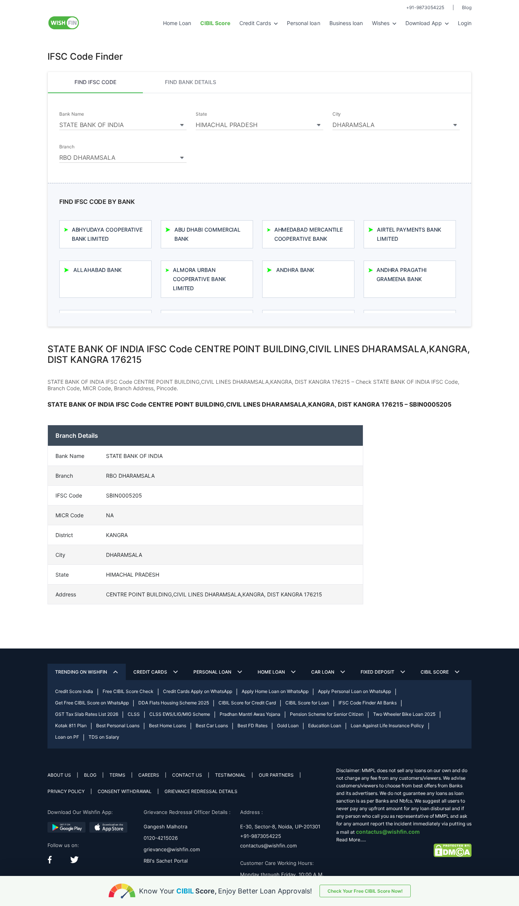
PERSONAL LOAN (212, 672)
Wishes (381, 23)
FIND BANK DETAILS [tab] (190, 82)
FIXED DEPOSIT (377, 672)
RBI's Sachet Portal (166, 861)
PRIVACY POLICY (66, 791)
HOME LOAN (271, 672)
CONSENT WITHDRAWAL (125, 791)
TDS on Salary (104, 737)
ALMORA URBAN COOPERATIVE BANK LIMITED (199, 279)
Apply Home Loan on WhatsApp (275, 691)
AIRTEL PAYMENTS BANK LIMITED (409, 234)
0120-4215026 (161, 838)
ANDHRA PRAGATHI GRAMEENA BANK (402, 274)
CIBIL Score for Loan (307, 703)
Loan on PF (67, 737)
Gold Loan (288, 725)
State (201, 114)
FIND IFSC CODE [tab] (95, 82)
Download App (424, 23)
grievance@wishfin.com (172, 849)
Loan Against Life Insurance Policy (387, 725)
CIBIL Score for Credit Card (247, 703)
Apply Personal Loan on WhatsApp (354, 691)
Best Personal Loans (117, 725)
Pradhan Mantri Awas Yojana (250, 714)
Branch (66, 146)
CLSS (134, 714)
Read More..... (351, 839)
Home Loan (177, 23)
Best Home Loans (167, 725)
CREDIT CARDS (150, 672)
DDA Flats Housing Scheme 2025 (173, 703)
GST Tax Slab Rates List (86, 714)
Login (465, 23)
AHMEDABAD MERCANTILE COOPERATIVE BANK (308, 234)
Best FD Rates (252, 725)
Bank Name (71, 114)
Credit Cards (255, 23)
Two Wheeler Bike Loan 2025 (404, 714)
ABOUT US (59, 775)
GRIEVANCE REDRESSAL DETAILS (201, 791)
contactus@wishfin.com (268, 845)
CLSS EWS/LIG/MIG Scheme (179, 714)
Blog (467, 7)
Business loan (346, 23)
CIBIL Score (435, 672)
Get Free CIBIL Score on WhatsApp (92, 703)
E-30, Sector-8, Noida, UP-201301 (280, 826)
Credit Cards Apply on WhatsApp (197, 691)
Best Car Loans (212, 725)
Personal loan (303, 23)
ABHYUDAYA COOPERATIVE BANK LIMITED (107, 234)
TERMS (117, 775)
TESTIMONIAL (230, 775)
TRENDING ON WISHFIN (81, 672)
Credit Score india (74, 691)
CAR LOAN (322, 672)
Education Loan (324, 725)
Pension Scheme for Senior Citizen (327, 714)
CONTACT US (187, 775)
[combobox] (123, 123)
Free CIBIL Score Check (128, 691)
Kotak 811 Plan (71, 725)
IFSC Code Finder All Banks (368, 703)
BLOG (90, 775)
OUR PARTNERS (276, 775)
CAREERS (148, 775)
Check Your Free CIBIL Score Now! (365, 891)
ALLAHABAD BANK (97, 270)
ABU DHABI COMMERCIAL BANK (207, 234)
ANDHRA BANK (295, 270)
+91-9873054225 (425, 7)
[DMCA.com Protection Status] (453, 850)
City (336, 114)
